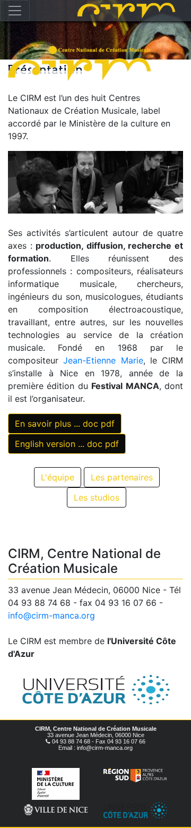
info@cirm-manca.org (51, 615)
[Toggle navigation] (15, 10)
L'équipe (57, 477)
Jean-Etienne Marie (103, 360)
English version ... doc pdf (67, 443)
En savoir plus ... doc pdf (65, 423)
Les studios (96, 497)
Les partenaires (122, 477)
